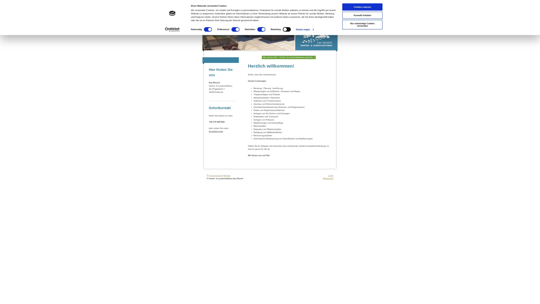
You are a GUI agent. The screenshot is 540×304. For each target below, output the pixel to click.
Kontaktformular (216, 131)
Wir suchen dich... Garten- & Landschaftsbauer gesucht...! (289, 57)
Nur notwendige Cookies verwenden (362, 24)
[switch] (235, 29)
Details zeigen (303, 29)
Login (330, 176)
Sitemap (226, 176)
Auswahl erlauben (362, 15)
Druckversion (215, 176)
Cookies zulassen (362, 7)
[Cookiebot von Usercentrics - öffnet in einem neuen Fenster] (172, 29)
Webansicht (328, 178)
